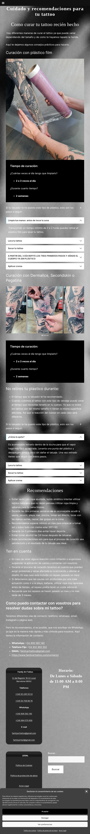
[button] (86, 791)
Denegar (45, 818)
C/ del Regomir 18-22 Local (24, 678)
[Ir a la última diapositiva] (8, 310)
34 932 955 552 (38, 647)
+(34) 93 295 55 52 (24, 694)
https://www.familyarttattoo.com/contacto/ (35, 655)
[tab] (42, 335)
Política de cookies (30, 830)
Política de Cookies (24, 765)
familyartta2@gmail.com (24, 740)
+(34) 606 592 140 (23, 714)
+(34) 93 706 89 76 (24, 701)
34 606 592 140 (36, 643)
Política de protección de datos (47, 830)
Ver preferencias (45, 824)
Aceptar (45, 811)
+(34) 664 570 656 (24, 720)
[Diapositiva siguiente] (82, 310)
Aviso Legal (62, 830)
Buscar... (52, 753)
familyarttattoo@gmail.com (35, 651)
